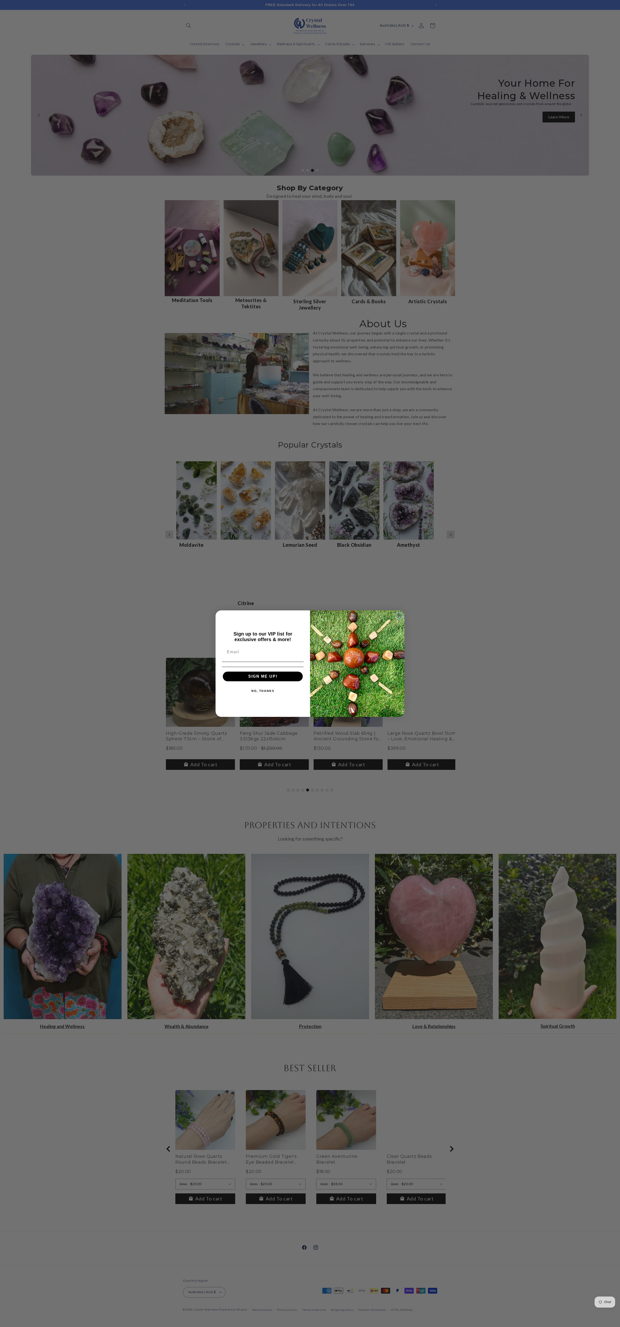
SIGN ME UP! (263, 676)
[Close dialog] (399, 616)
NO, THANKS (262, 691)
